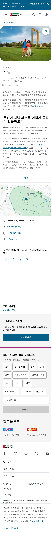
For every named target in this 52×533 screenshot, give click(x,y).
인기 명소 (11, 22)
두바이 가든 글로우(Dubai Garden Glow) (24, 146)
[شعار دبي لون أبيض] (10, 447)
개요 (26, 178)
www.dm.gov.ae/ (14, 226)
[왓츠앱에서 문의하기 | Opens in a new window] (6, 259)
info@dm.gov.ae (14, 239)
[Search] (33, 14)
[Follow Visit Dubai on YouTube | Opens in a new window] (47, 453)
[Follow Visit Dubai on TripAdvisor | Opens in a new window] (26, 453)
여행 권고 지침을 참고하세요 (23, 5)
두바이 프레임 (40, 106)
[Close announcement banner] (48, 3)
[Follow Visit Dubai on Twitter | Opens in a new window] (36, 453)
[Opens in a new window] (13, 259)
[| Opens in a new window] (15, 453)
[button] (11, 528)
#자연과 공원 (9, 310)
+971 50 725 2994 (15, 233)
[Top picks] (40, 14)
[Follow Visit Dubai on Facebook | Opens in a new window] (4, 453)
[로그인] (46, 14)
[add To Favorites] (45, 31)
